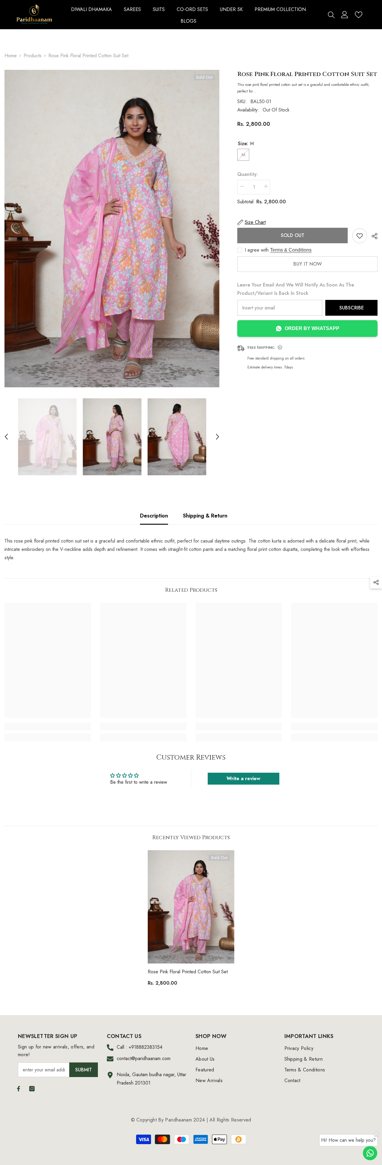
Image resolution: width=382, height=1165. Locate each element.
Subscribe (351, 307)
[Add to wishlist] (359, 235)
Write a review (243, 778)
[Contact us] (370, 1153)
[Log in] (345, 14)
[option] (111, 229)
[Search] (331, 14)
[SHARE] (372, 236)
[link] (47, 726)
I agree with (257, 250)
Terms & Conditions (291, 249)
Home (10, 55)
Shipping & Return (205, 516)
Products (32, 55)
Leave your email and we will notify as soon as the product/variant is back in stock (295, 289)
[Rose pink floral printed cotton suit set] (191, 906)
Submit (83, 1069)
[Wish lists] (359, 14)
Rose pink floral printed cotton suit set (188, 971)
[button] (6, 436)
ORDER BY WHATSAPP (312, 328)
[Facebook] (18, 1088)
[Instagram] (31, 1088)
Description (154, 516)
